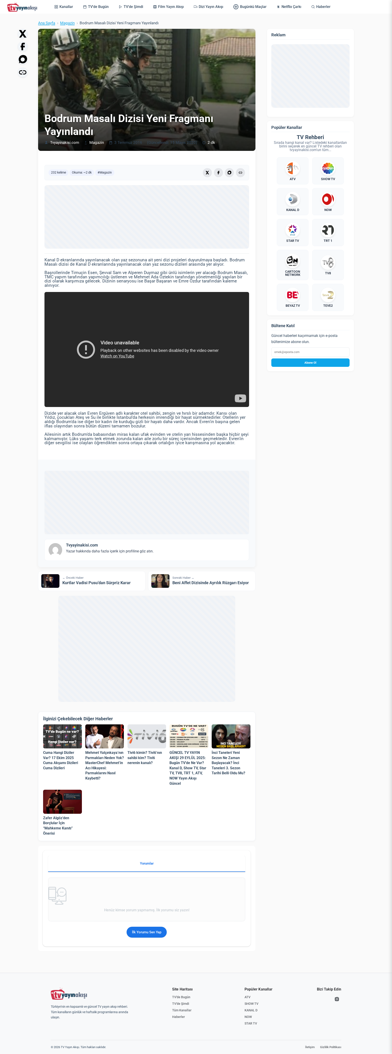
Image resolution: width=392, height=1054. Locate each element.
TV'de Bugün (181, 997)
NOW (248, 1017)
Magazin (67, 23)
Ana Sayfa (46, 23)
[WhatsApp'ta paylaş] (23, 59)
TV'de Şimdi (180, 1003)
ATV (247, 997)
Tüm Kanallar (181, 1010)
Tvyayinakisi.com (64, 143)
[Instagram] (337, 999)
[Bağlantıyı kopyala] (23, 72)
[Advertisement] (146, 217)
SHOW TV (251, 1003)
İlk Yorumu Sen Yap (146, 932)
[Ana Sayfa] (23, 7)
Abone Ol (310, 362)
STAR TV (251, 1023)
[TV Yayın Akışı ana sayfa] (69, 994)
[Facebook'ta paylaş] (23, 46)
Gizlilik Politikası (330, 1047)
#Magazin (105, 172)
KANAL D (251, 1010)
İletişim (310, 1047)
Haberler (178, 1017)
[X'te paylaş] (23, 34)
